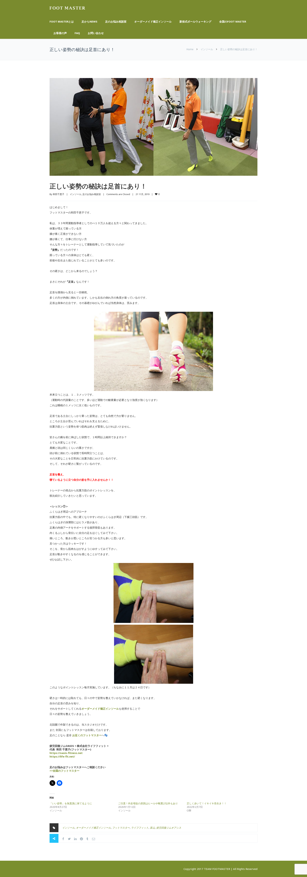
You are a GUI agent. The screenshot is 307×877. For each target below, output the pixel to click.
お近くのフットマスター (87, 735)
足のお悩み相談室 (115, 21)
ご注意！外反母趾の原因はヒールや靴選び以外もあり (148, 803)
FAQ (77, 33)
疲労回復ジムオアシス (168, 827)
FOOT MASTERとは (62, 21)
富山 (152, 827)
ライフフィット (140, 827)
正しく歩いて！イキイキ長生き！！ (207, 803)
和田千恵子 (58, 194)
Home (189, 49)
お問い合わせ (96, 33)
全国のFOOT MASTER (232, 21)
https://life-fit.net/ (62, 756)
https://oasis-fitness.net (66, 753)
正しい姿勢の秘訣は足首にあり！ (98, 186)
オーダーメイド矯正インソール (153, 21)
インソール (207, 49)
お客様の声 (60, 33)
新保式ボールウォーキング (195, 21)
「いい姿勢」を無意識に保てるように (71, 803)
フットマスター (121, 827)
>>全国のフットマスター (64, 770)
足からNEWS (89, 21)
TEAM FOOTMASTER (217, 869)
